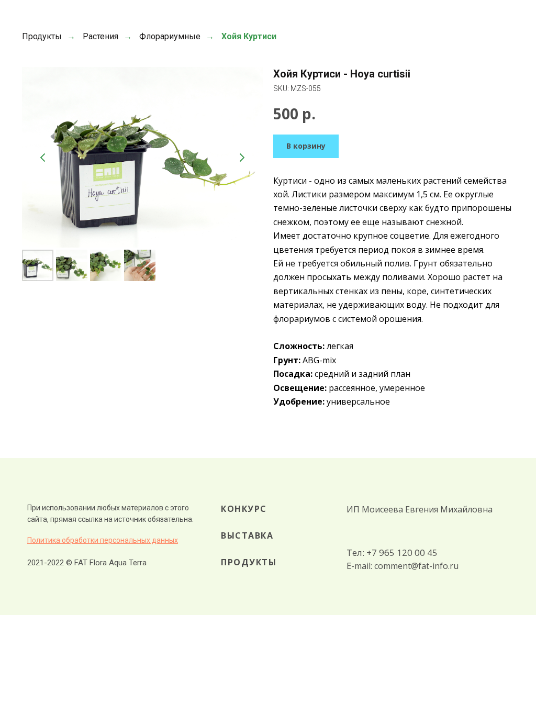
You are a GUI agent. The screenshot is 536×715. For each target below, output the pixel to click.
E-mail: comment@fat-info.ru (403, 566)
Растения (100, 36)
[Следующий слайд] (241, 157)
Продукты (42, 36)
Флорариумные (169, 36)
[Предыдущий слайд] (42, 157)
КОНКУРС (244, 509)
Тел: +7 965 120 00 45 (392, 552)
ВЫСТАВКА (247, 535)
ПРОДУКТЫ (248, 562)
